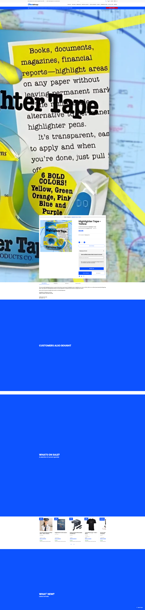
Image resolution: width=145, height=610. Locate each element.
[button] (110, 1)
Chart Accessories (83, 226)
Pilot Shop (56, 534)
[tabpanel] (72, 290)
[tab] (44, 283)
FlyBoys (71, 535)
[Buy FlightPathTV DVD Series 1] (61, 524)
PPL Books (53, 7)
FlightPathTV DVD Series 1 (61, 532)
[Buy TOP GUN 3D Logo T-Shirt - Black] (91, 524)
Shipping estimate (91, 251)
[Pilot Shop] (33, 4)
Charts (49, 7)
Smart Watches (69, 7)
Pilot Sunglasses (63, 7)
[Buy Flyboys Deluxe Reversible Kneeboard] (76, 524)
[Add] (84, 242)
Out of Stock (91, 245)
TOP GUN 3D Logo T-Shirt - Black (91, 533)
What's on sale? (112, 7)
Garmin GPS (38, 7)
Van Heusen (41, 535)
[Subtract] (79, 242)
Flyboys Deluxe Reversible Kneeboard (76, 533)
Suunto (101, 535)
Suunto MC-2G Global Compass (105, 533)
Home (65, 217)
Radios (46, 7)
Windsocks (57, 7)
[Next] (74, 544)
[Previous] (71, 544)
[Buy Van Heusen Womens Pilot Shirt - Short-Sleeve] (46, 524)
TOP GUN (86, 535)
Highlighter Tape (92, 226)
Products (69, 217)
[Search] (106, 1)
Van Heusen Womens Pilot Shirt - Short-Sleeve (46, 533)
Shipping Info (87, 234)
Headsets (42, 7)
